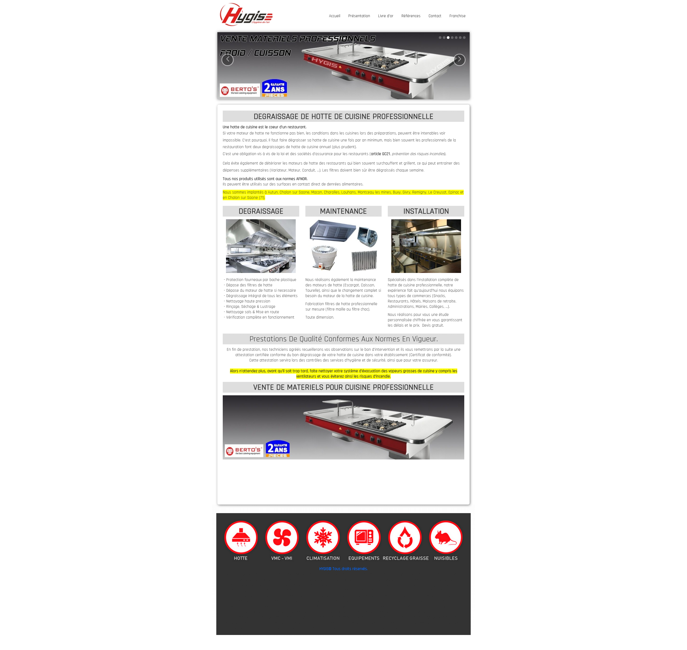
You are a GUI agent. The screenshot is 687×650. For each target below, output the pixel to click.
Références (411, 16)
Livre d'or (385, 16)
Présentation (359, 16)
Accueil (334, 16)
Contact (435, 16)
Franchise (458, 16)
